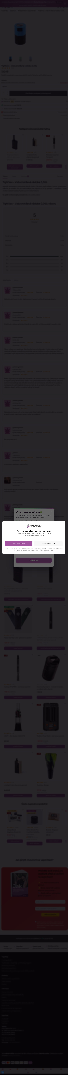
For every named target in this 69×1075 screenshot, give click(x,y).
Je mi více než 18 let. (18, 544)
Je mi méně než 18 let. (48, 544)
